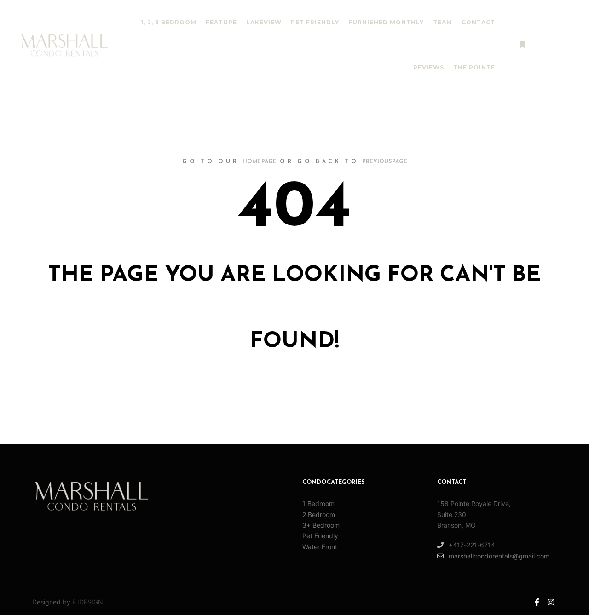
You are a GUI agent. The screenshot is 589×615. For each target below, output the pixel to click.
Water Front (319, 547)
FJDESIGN (87, 602)
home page (260, 162)
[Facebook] (551, 45)
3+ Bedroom (321, 525)
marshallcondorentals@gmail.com (499, 556)
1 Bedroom (318, 503)
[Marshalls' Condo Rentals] (64, 45)
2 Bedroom (318, 514)
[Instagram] (565, 45)
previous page (384, 162)
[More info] (522, 45)
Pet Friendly (320, 536)
